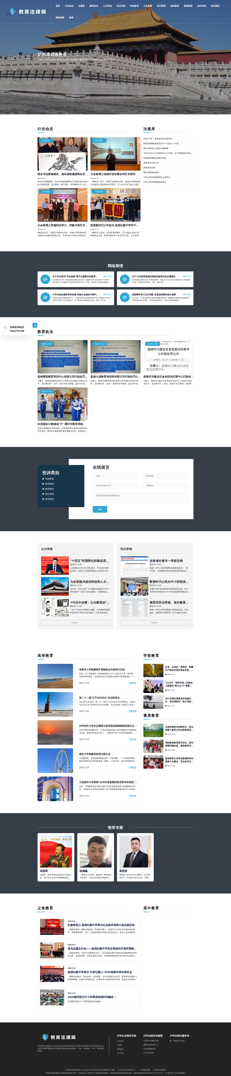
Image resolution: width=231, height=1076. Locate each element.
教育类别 (49, 498)
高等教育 (174, 5)
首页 (58, 5)
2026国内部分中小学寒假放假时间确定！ (92, 997)
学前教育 (134, 5)
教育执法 (94, 5)
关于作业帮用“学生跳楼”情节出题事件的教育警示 (75, 276)
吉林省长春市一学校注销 (166, 560)
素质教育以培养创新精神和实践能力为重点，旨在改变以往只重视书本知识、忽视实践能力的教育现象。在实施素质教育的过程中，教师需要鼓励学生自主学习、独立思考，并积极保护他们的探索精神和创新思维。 (179, 760)
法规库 (81, 5)
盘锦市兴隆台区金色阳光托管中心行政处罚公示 (167, 376)
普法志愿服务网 (149, 1049)
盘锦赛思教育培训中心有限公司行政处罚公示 (61, 376)
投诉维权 (215, 5)
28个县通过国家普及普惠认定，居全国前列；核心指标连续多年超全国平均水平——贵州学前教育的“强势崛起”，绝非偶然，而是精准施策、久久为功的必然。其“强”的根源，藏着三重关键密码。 (179, 700)
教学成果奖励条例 (151, 172)
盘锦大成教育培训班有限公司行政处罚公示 (114, 376)
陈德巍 (84, 870)
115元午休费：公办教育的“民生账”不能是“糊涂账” (90, 602)
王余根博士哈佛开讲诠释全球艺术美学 (112, 174)
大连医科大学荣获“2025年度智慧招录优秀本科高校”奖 (107, 782)
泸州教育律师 (145, 1070)
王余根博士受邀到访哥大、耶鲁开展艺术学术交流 (61, 225)
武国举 (44, 870)
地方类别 (49, 493)
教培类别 (49, 483)
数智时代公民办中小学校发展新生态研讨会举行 (169, 581)
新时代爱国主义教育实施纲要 (155, 148)
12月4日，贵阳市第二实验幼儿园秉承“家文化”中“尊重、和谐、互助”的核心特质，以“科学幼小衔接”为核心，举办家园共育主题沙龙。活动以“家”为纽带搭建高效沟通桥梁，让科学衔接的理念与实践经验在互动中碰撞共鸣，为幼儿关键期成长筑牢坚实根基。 (179, 684)
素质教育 (188, 5)
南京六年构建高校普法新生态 (94, 754)
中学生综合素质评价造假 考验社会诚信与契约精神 (76, 294)
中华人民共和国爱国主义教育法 (156, 177)
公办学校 (107, 5)
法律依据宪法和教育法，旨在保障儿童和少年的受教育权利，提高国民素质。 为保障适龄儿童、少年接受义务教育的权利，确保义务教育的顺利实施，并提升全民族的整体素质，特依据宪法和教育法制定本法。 (179, 728)
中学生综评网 (148, 1053)
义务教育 (148, 5)
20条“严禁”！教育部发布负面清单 (157, 138)
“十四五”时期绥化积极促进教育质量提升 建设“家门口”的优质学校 (90, 560)
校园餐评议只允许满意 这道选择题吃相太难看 (154, 294)
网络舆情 (60, 17)
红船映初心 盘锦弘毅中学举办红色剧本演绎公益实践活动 (101, 925)
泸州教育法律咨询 (159, 1070)
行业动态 (69, 5)
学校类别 (49, 478)
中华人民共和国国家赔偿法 (155, 182)
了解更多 (74, 622)
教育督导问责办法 (151, 162)
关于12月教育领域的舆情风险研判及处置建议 (154, 276)
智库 (71, 17)
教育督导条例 (149, 167)
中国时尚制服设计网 (151, 1040)
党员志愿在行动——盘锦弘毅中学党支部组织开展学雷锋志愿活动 (102, 948)
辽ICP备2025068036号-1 (126, 1070)
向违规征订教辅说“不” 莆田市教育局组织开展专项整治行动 (62, 424)
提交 (100, 509)
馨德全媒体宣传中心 (151, 1044)
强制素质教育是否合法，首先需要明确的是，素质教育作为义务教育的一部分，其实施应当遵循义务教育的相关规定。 (179, 744)
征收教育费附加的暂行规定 (155, 158)
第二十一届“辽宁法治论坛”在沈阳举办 (99, 697)
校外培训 (201, 5)
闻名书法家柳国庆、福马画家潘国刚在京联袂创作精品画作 (61, 174)
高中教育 (161, 5)
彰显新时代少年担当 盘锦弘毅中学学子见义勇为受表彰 (114, 225)
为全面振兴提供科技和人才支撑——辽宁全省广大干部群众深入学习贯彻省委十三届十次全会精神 (89, 581)
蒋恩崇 (123, 870)
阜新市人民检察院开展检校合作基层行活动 (102, 669)
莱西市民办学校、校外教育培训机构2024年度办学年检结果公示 (169, 602)
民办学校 (121, 5)
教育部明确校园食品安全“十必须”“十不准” (161, 143)
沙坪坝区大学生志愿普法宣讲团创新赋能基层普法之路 (107, 726)
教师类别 (49, 488)
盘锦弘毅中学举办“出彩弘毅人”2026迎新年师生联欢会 (100, 972)
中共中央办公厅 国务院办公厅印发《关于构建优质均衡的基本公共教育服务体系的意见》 (167, 153)
